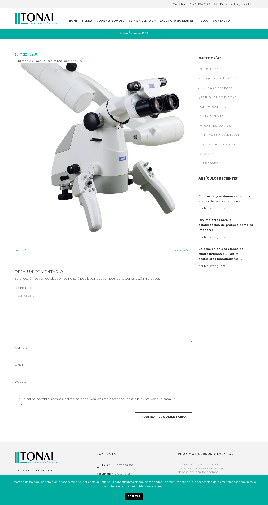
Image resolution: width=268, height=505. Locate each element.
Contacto (221, 21)
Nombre (22, 348)
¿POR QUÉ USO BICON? (217, 97)
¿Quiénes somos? (111, 21)
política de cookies (149, 486)
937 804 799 (118, 465)
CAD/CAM (206, 154)
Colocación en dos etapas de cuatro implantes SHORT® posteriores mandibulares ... (221, 253)
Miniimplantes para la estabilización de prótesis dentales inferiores (225, 225)
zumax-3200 (26, 54)
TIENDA (87, 21)
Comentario (23, 288)
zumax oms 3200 (180, 250)
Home (73, 21)
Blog (204, 21)
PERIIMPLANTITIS (212, 107)
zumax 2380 (23, 250)
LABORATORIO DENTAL (176, 21)
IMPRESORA (208, 163)
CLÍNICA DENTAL (211, 116)
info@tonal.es (116, 473)
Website (21, 381)
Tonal (73, 60)
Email (20, 364)
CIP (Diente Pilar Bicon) (219, 78)
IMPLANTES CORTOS (214, 125)
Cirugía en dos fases (217, 88)
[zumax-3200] (103, 151)
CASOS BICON (209, 69)
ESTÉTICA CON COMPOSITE (220, 135)
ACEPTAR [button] (134, 496)
